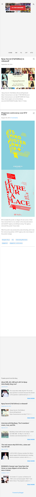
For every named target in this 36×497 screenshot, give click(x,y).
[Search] (34, 4)
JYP (26, 52)
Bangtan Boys (6, 240)
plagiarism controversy (16, 243)
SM (16, 52)
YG (21, 52)
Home (10, 52)
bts (13, 240)
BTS (31, 52)
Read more (31, 398)
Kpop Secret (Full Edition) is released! (14, 404)
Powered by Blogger (18, 492)
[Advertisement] (18, 32)
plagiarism (5, 243)
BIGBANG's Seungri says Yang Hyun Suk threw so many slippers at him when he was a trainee (15, 468)
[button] (34, 59)
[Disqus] (18, 269)
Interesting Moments (21, 240)
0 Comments (14, 118)
